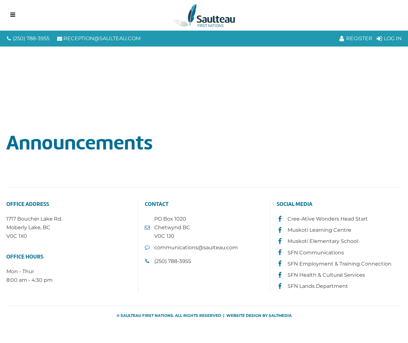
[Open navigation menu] (13, 15)
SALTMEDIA (280, 315)
